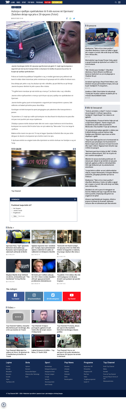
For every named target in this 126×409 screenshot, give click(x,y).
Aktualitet (9, 371)
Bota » (10, 227)
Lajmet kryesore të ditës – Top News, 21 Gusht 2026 (43, 351)
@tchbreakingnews (53, 298)
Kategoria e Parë (50, 371)
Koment (27, 369)
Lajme (13, 2)
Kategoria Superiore (51, 369)
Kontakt (105, 371)
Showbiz (66, 366)
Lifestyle (66, 369)
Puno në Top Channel (109, 374)
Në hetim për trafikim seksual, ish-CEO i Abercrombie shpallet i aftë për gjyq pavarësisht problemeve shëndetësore (43, 279)
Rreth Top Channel (108, 366)
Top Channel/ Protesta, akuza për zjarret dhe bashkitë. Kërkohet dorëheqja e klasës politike (68, 329)
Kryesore (91, 25)
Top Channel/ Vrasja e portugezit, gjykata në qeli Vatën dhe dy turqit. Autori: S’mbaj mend (42, 329)
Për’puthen (87, 369)
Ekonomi (8, 374)
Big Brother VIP (88, 366)
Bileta (105, 369)
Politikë (8, 366)
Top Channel (15, 298)
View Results (22, 216)
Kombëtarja (48, 366)
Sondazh (15, 199)
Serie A (47, 379)
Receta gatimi (68, 379)
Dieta (65, 377)
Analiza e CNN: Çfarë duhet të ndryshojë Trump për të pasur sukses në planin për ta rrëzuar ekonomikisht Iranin (101, 95)
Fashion (66, 371)
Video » (11, 307)
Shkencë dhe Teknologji (32, 374)
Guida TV (86, 382)
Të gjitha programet (89, 379)
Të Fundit (18, 7)
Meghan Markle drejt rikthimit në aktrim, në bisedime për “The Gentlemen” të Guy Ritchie (18, 278)
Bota (13, 7)
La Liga (47, 377)
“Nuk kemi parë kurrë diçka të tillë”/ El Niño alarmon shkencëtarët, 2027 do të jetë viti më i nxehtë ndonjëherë (101, 153)
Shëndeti (67, 374)
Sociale (8, 377)
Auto (26, 377)
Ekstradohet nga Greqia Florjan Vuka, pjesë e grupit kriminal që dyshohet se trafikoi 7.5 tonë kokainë (101, 63)
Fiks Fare (86, 374)
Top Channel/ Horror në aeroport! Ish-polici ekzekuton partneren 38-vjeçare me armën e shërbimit (69, 353)
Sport (24, 2)
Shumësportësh (49, 382)
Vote (15, 216)
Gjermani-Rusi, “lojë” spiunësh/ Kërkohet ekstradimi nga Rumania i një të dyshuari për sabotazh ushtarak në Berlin (17, 250)
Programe (39, 2)
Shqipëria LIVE (88, 371)
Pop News (31, 2)
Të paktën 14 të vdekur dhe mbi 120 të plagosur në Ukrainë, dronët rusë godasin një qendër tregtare (68, 279)
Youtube (48, 2)
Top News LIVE (57, 2)
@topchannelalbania (34, 298)
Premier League (49, 374)
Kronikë (8, 369)
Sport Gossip (48, 384)
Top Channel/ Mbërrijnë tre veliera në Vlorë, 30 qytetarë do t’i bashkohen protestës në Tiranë (17, 353)
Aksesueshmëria (108, 381)
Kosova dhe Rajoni (30, 371)
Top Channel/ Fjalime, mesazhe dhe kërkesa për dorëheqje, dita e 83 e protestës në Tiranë (18, 328)
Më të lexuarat (94, 107)
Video (18, 2)
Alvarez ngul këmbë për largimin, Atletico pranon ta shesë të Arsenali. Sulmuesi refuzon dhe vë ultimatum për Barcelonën (100, 201)
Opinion (27, 366)
